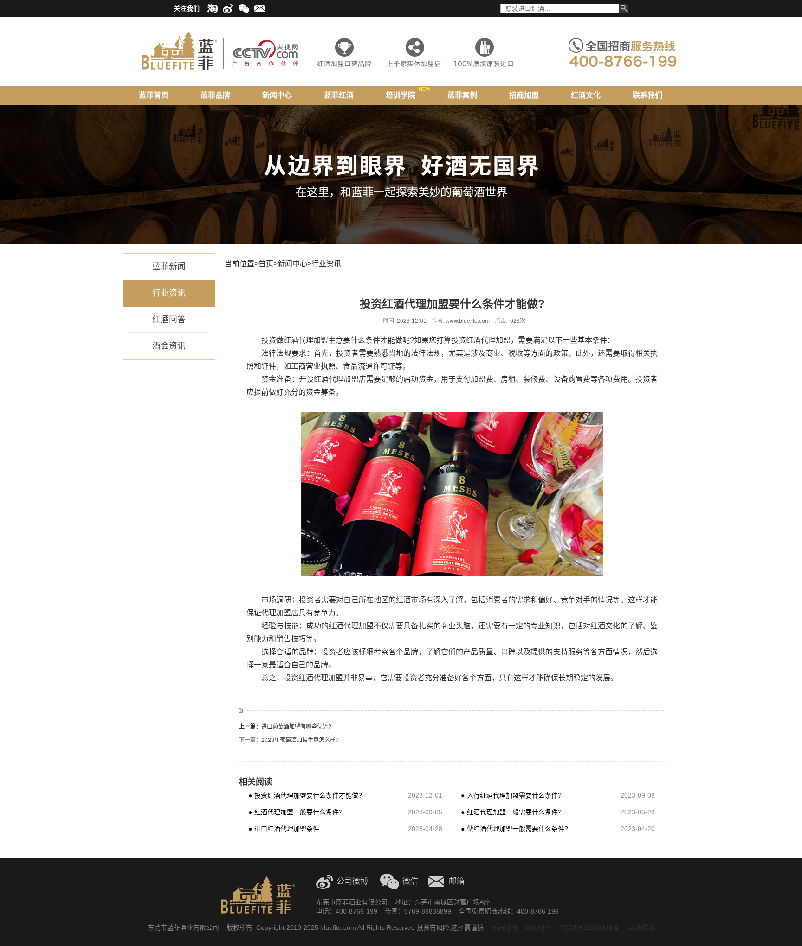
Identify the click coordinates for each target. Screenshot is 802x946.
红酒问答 (169, 319)
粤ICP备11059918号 (588, 927)
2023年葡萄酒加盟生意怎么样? (300, 740)
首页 (266, 264)
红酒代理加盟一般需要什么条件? (511, 811)
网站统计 (641, 927)
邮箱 (457, 881)
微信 (410, 881)
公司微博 (352, 881)
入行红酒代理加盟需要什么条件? (511, 795)
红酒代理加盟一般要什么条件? (295, 811)
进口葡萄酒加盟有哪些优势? (296, 726)
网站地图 (504, 927)
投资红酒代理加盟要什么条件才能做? (305, 795)
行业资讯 (169, 293)
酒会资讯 (169, 346)
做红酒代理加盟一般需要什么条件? (514, 828)
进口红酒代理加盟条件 (283, 828)
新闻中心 (292, 264)
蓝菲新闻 (169, 266)
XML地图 (537, 927)
